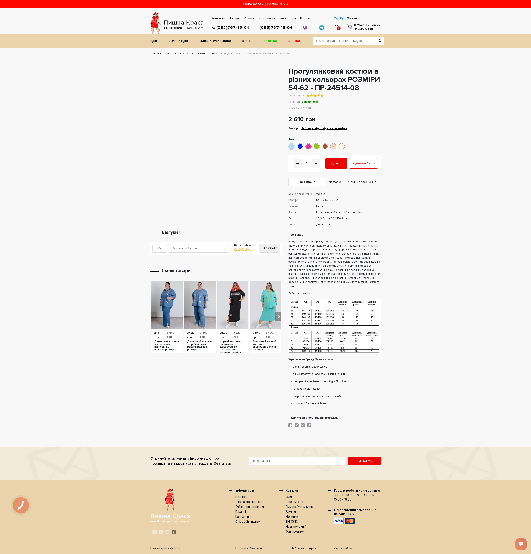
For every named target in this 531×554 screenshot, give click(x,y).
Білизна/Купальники (215, 41)
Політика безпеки (248, 548)
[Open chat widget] (521, 544)
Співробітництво (247, 522)
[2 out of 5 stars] (311, 95)
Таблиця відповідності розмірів (324, 128)
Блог (293, 18)
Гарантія (241, 512)
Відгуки (305, 18)
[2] (239, 249)
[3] (242, 249)
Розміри (250, 18)
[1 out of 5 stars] (307, 95)
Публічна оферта (303, 548)
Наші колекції (296, 527)
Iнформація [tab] (306, 182)
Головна (155, 53)
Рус (342, 18)
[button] (278, 316)
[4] (246, 249)
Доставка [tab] (335, 182)
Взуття (247, 41)
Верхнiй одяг (179, 41)
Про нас (234, 18)
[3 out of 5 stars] (315, 95)
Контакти (218, 18)
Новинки (270, 41)
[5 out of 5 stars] (322, 95)
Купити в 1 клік (364, 163)
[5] (249, 249)
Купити (336, 163)
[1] (235, 249)
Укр (336, 18)
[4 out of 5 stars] (318, 95)
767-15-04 (233, 27)
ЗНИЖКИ (294, 41)
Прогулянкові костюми (203, 53)
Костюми (180, 53)
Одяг (154, 41)
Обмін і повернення (249, 507)
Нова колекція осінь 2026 (265, 4)
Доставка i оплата (272, 18)
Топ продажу (295, 532)
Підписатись (364, 460)
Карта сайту (343, 548)
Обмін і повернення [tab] (362, 182)
